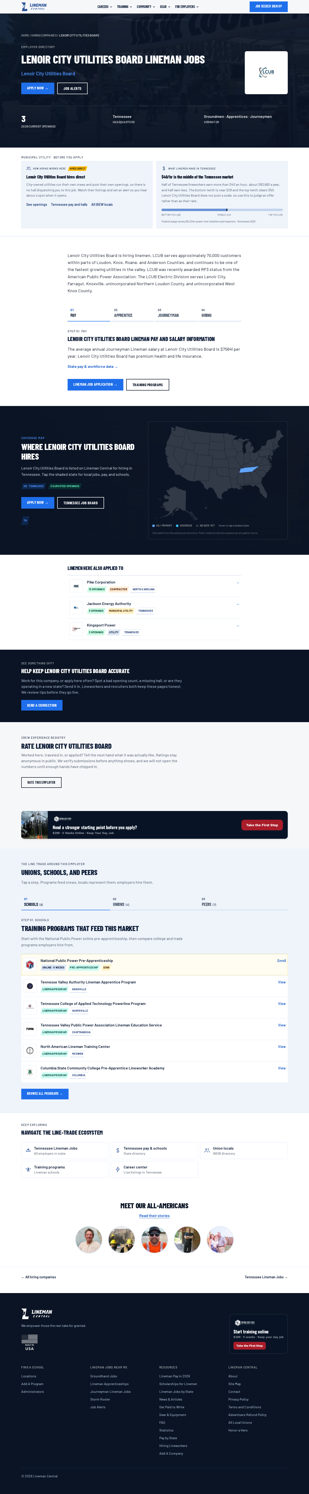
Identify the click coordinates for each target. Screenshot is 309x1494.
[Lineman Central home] (34, 6)
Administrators (32, 1391)
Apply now (38, 87)
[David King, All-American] (121, 1239)
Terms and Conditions (244, 1407)
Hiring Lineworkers (173, 1446)
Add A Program (32, 1384)
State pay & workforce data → (93, 366)
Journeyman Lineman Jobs (110, 1391)
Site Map (234, 1384)
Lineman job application (95, 384)
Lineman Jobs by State (176, 1391)
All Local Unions (240, 1422)
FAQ (162, 1422)
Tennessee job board (80, 502)
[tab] (89, 312)
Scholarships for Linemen (178, 1384)
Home (25, 35)
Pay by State (168, 1438)
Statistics (166, 1430)
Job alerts (72, 88)
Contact (234, 1391)
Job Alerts (97, 1407)
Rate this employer (41, 782)
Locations (28, 1376)
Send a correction (42, 705)
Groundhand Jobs (103, 1376)
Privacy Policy (238, 1399)
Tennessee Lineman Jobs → (266, 1277)
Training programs (148, 384)
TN (25, 520)
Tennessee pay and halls (69, 204)
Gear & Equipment (172, 1415)
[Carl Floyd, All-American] (88, 1239)
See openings (36, 204)
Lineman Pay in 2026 (174, 1376)
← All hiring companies (38, 1277)
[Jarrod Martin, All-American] (154, 1239)
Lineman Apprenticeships (109, 1384)
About (233, 1376)
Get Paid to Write (171, 1407)
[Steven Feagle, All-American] (220, 1239)
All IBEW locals (102, 204)
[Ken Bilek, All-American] (187, 1239)
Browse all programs (45, 1093)
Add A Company (171, 1453)
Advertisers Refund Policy (247, 1415)
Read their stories (154, 1215)
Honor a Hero (238, 1430)
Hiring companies (44, 35)
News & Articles (170, 1399)
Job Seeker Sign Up (268, 6)
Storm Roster (100, 1399)
